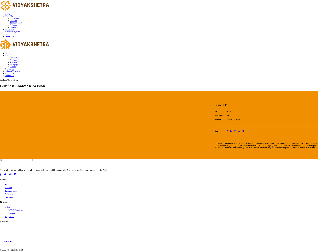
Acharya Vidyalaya (12, 32)
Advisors (13, 21)
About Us (9, 16)
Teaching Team (16, 23)
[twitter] (5, 174)
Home (7, 14)
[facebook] (0, 174)
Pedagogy (14, 25)
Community (9, 197)
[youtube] (10, 174)
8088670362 (8, 241)
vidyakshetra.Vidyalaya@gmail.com (16, 226)
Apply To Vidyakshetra (14, 210)
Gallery (13, 27)
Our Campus (10, 213)
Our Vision (14, 18)
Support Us (9, 34)
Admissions (9, 29)
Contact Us (9, 36)
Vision (7, 184)
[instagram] (15, 174)
